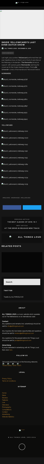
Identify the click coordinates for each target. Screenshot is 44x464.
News (4, 395)
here (10, 350)
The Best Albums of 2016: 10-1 (22, 222)
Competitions (6, 409)
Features (5, 400)
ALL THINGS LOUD (11, 48)
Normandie (16, 197)
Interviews (5, 405)
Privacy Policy (7, 378)
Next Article (22, 225)
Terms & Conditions (9, 381)
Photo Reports (7, 53)
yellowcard (26, 197)
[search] (37, 282)
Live (3, 402)
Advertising (6, 414)
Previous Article (22, 219)
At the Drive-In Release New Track (22, 228)
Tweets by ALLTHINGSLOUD (13, 297)
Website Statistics (8, 417)
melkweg (7, 197)
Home (4, 393)
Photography (6, 407)
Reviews (5, 398)
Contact (4, 412)
